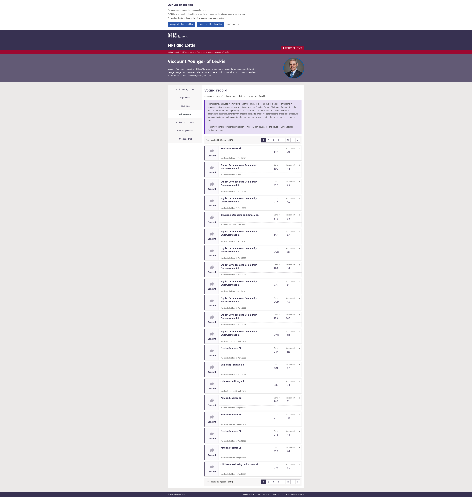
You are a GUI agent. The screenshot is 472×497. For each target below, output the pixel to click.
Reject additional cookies (211, 24)
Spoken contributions (185, 122)
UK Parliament (173, 52)
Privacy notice (277, 494)
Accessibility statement (295, 494)
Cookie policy (248, 494)
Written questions (185, 131)
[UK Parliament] (178, 35)
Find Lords (201, 52)
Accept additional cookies (181, 24)
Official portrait (185, 139)
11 (288, 140)
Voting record (185, 114)
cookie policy (218, 18)
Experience (185, 98)
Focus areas (185, 106)
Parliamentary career (185, 89)
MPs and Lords (181, 45)
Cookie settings (233, 24)
